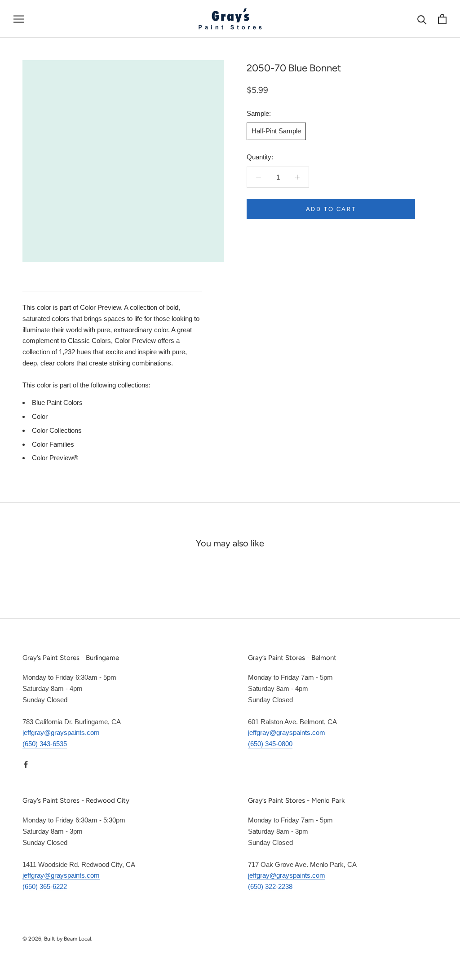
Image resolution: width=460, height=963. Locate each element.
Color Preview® (55, 458)
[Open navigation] (18, 19)
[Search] (422, 19)
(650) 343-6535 (44, 744)
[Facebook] (25, 764)
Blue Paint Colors (57, 402)
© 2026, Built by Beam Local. (57, 939)
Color (40, 416)
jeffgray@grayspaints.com (61, 732)
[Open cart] (442, 19)
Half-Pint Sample (276, 131)
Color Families (53, 444)
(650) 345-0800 (270, 744)
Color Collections (57, 430)
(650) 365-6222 (44, 886)
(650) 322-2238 (270, 886)
